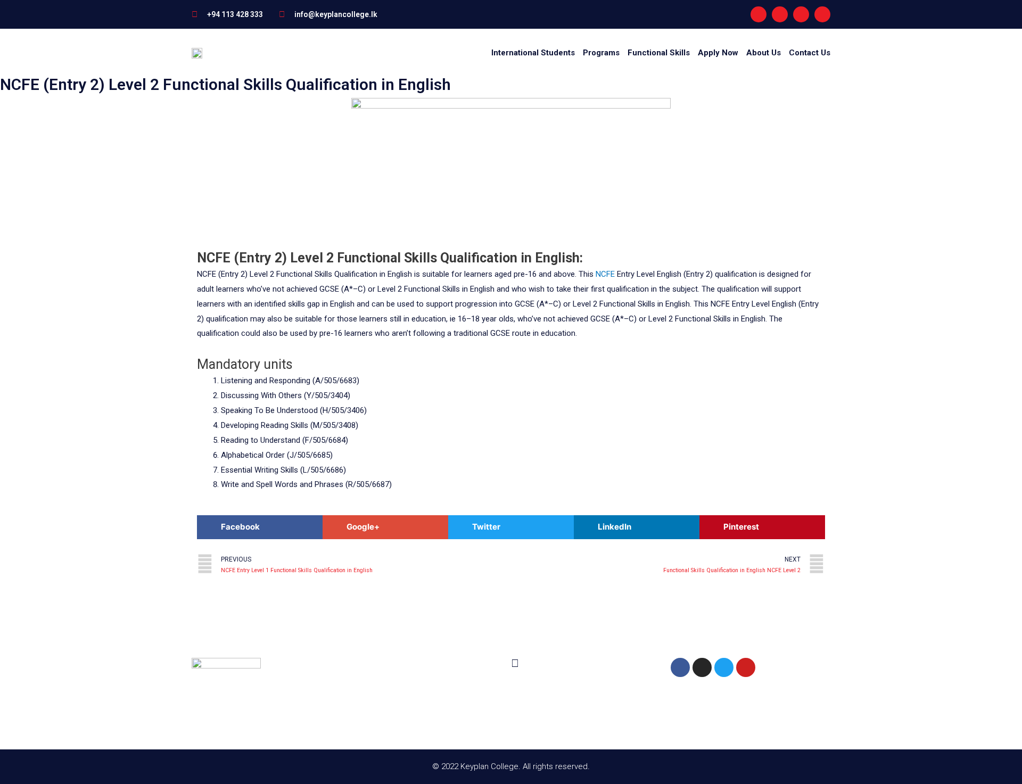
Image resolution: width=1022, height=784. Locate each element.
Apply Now (718, 52)
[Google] (822, 14)
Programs (601, 52)
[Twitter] (723, 667)
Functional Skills (659, 52)
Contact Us (809, 52)
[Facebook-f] (759, 14)
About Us (763, 52)
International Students (533, 52)
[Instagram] (780, 14)
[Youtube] (801, 14)
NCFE (605, 274)
